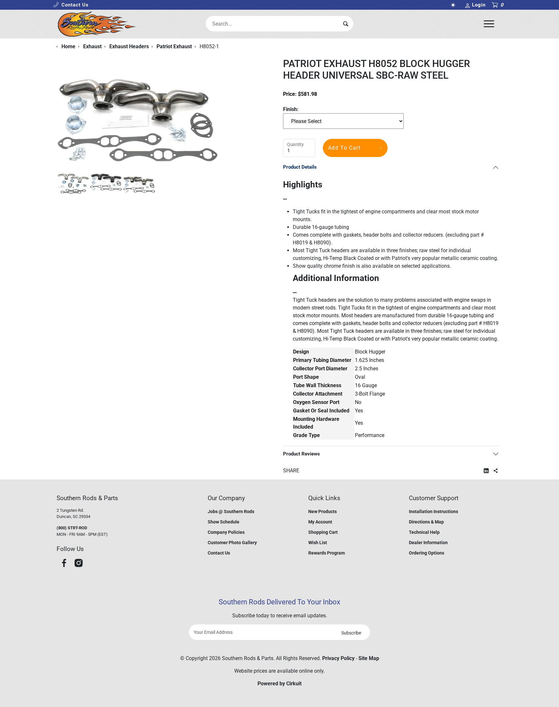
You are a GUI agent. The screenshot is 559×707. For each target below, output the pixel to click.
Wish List (317, 542)
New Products (322, 511)
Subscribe (351, 632)
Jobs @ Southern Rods (231, 511)
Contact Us (219, 553)
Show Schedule (223, 521)
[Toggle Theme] (454, 5)
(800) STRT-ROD (72, 527)
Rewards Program (326, 553)
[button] (71, 5)
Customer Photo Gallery (232, 542)
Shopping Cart (323, 532)
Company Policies (226, 532)
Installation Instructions (433, 511)
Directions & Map (426, 521)
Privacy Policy (338, 658)
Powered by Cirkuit (279, 683)
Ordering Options (426, 553)
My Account (320, 521)
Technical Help (424, 532)
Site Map (368, 658)
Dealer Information (428, 542)
